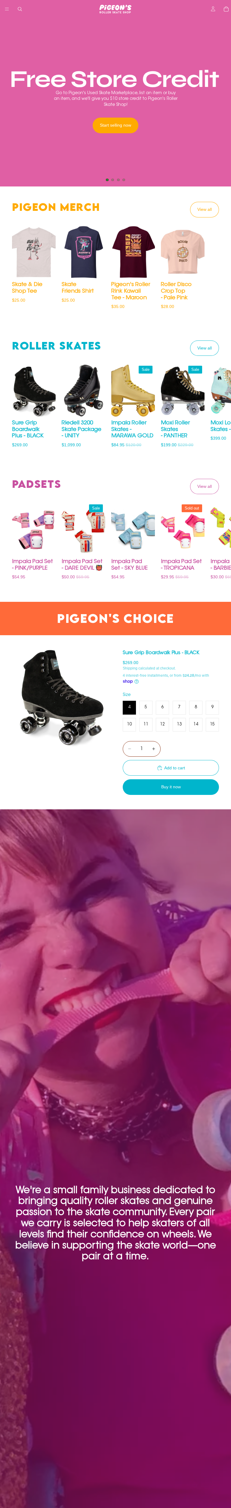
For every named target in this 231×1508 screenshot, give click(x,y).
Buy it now (171, 786)
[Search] (19, 9)
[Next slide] (221, 102)
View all (204, 209)
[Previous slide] (9, 102)
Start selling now (115, 125)
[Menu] (7, 9)
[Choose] (46, 270)
